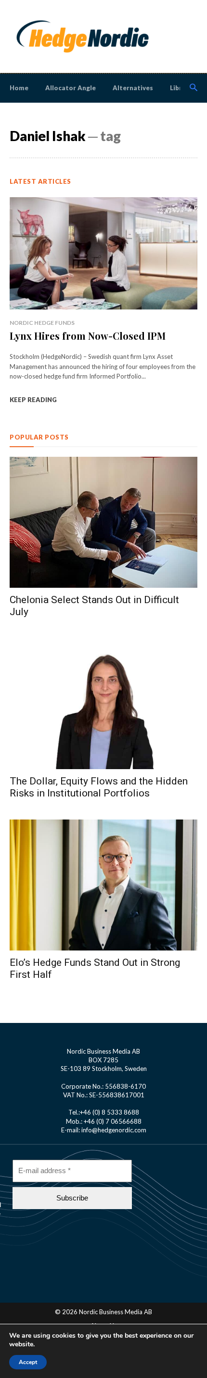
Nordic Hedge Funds (42, 322)
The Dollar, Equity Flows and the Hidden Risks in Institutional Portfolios (99, 787)
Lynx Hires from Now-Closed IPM (88, 335)
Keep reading (33, 400)
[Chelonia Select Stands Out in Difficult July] (103, 522)
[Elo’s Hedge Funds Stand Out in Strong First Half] (103, 885)
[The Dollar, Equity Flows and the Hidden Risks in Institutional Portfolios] (103, 703)
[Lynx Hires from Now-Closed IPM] (103, 253)
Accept (28, 1362)
